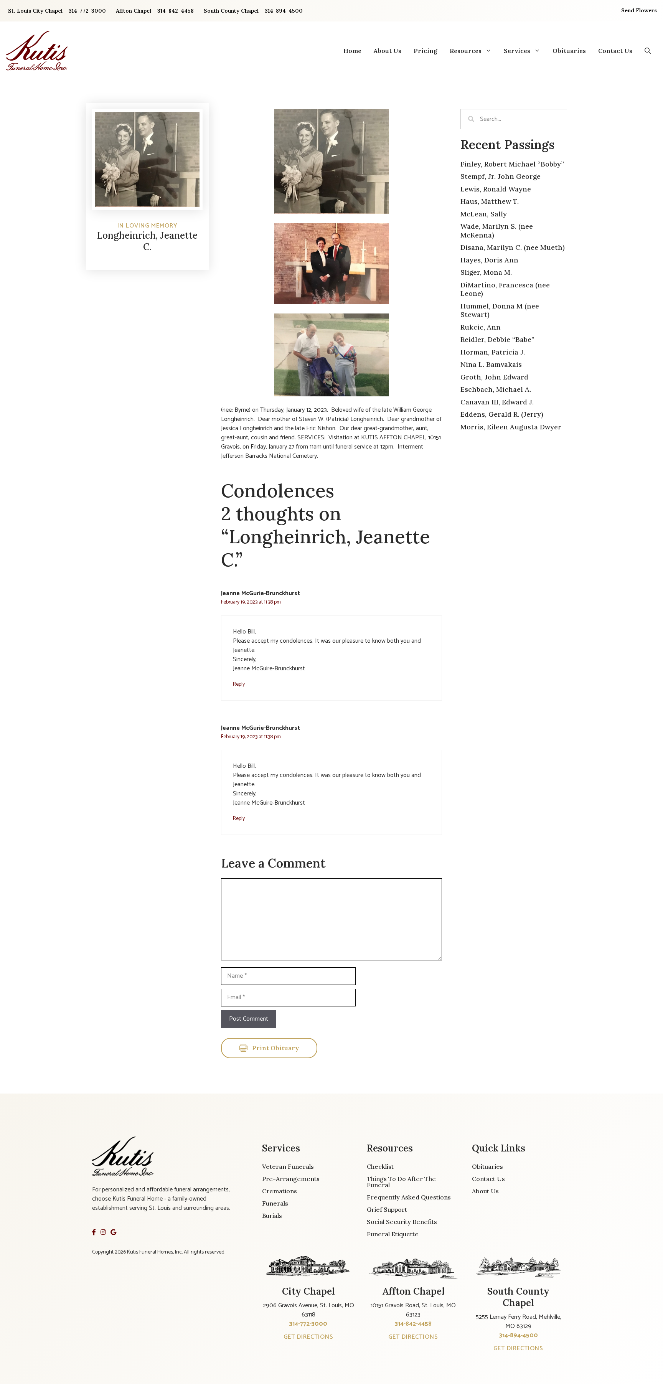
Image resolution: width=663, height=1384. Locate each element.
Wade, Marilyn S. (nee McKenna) (496, 230)
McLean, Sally (483, 213)
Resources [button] (466, 50)
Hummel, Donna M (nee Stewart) (499, 310)
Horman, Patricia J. (492, 352)
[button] (647, 50)
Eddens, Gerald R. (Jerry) (501, 414)
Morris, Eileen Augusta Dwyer (510, 426)
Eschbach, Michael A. (495, 389)
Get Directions (308, 1337)
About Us (387, 50)
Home (352, 50)
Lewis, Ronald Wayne (495, 189)
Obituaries (569, 50)
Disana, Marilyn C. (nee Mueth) (512, 247)
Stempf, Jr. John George (500, 176)
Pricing (425, 50)
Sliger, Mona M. (486, 272)
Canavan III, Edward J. (497, 402)
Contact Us (615, 50)
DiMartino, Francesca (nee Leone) (505, 289)
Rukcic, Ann (480, 327)
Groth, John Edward (494, 377)
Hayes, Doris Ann (489, 260)
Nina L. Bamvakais (491, 364)
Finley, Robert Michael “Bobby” (512, 164)
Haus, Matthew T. (489, 201)
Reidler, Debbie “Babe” (497, 339)
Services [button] (517, 50)
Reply (239, 684)
